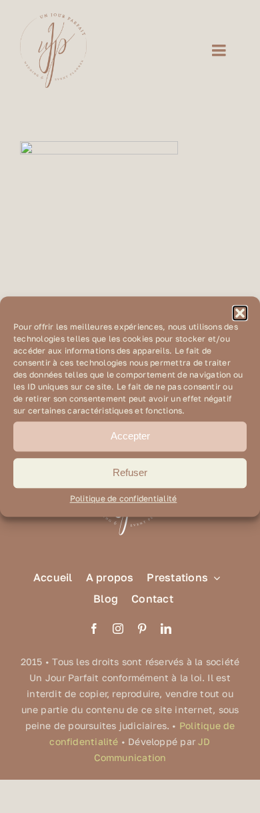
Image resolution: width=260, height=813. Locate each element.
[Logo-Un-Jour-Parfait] (53, 18)
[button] (240, 313)
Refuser (130, 472)
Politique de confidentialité (123, 498)
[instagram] (118, 628)
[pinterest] (142, 628)
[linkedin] (166, 628)
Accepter (130, 435)
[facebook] (94, 628)
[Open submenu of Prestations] (214, 577)
